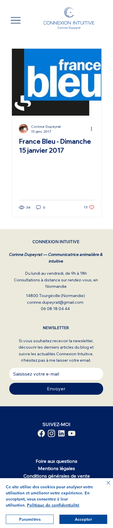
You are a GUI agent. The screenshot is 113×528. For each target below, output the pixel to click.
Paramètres (30, 519)
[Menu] (15, 20)
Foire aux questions (56, 461)
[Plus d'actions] (93, 128)
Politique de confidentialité (53, 505)
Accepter (83, 519)
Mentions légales (56, 468)
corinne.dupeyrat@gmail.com (55, 302)
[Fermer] (105, 486)
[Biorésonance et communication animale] (41, 433)
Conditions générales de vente (56, 476)
